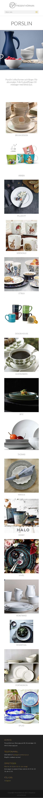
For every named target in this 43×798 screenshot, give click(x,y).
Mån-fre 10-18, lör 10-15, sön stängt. (16, 766)
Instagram (7, 780)
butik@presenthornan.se (21, 755)
